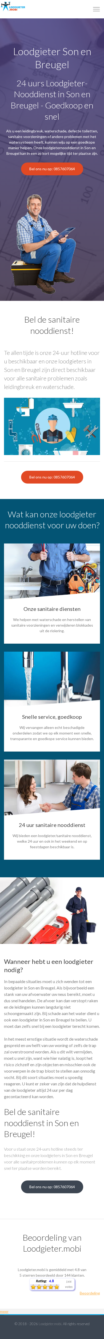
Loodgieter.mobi (50, 1324)
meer (4, 1311)
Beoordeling (90, 1293)
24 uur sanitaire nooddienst (52, 825)
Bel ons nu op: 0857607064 (52, 169)
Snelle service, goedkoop (52, 716)
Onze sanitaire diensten (52, 609)
